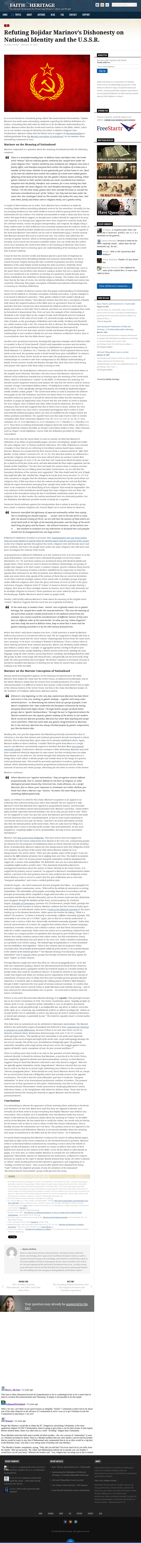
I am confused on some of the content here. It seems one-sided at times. (117, 270)
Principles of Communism (23, 903)
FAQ (62, 14)
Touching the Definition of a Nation (38, 1229)
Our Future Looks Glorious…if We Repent (69, 1485)
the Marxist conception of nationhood (45, 136)
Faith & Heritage (39, 5)
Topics (18, 14)
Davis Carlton (13, 45)
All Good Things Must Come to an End (112, 352)
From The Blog (103, 298)
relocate (27, 955)
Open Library (46, 1227)
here (67, 233)
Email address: (104, 62)
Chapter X (34, 1222)
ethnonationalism (74, 133)
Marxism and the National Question (55, 1217)
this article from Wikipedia (31, 838)
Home (5, 14)
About (29, 14)
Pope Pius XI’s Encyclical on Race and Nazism (71, 1490)
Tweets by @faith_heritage (108, 379)
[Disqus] (47, 1349)
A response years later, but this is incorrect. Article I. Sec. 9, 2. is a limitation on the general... (117, 233)
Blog (53, 14)
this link (23, 1208)
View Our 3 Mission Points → (106, 1481)
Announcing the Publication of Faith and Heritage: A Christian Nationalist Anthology (70, 1473)
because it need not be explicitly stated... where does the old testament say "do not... (117, 244)
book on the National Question (63, 909)
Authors (41, 14)
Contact (73, 14)
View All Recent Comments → (114, 286)
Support (86, 14)
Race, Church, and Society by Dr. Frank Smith (116, 304)
